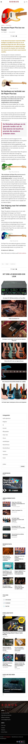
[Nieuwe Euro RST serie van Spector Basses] (14, 351)
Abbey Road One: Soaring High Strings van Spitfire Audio (19, 587)
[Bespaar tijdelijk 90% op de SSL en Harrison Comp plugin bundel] (20, 565)
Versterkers (5, 454)
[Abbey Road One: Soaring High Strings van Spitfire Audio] (20, 580)
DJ (3, 425)
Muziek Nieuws (6, 444)
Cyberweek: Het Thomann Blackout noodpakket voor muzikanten (7, 558)
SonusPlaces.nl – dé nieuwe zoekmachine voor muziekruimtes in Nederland (8, 573)
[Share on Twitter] (12, 36)
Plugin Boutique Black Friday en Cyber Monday (13, 633)
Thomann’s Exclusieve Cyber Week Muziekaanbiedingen (7, 664)
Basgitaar (5, 421)
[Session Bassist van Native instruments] (6, 536)
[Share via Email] (16, 36)
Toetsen (4, 451)
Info (2, 710)
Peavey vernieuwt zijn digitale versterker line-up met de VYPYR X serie (20, 665)
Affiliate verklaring (5, 717)
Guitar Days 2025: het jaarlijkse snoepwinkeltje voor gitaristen (18, 504)
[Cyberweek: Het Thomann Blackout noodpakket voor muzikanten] (8, 551)
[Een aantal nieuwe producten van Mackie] (8, 580)
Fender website (22, 253)
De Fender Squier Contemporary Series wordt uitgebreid (14, 402)
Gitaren (4, 438)
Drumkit (4, 428)
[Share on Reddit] (13, 36)
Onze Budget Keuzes (5, 719)
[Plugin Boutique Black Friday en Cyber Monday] (14, 623)
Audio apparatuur (7, 418)
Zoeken (4, 464)
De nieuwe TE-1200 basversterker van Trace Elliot (14, 298)
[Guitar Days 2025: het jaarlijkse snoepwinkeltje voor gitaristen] (6, 504)
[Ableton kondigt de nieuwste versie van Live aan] (8, 642)
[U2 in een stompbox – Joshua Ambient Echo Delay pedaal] (20, 642)
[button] (14, 693)
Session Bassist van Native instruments (18, 535)
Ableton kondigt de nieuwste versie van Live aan (7, 649)
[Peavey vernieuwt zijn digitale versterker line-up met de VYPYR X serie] (20, 657)
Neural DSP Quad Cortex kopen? (12, 689)
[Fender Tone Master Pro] (14, 308)
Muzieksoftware (6, 448)
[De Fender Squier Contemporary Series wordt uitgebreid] (14, 392)
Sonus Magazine (7, 737)
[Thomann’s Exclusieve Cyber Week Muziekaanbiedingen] (8, 657)
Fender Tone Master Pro (14, 318)
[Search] (26, 2)
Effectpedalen (6, 431)
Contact (3, 727)
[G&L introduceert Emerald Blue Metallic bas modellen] (14, 371)
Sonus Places (4, 732)
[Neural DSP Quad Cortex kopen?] (14, 685)
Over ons (3, 725)
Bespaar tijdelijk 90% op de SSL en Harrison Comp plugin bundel (20, 572)
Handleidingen (6, 441)
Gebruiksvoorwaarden (6, 715)
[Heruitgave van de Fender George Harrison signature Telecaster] (14, 329)
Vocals (4, 458)
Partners (3, 729)
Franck (5, 32)
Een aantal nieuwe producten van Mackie (7, 587)
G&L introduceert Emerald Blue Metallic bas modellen (14, 381)
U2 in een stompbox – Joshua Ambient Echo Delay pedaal (19, 649)
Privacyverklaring (5, 713)
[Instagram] (17, 742)
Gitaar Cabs (5, 434)
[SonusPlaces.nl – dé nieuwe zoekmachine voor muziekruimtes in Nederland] (8, 565)
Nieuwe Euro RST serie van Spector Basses (14, 361)
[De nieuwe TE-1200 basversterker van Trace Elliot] (14, 288)
